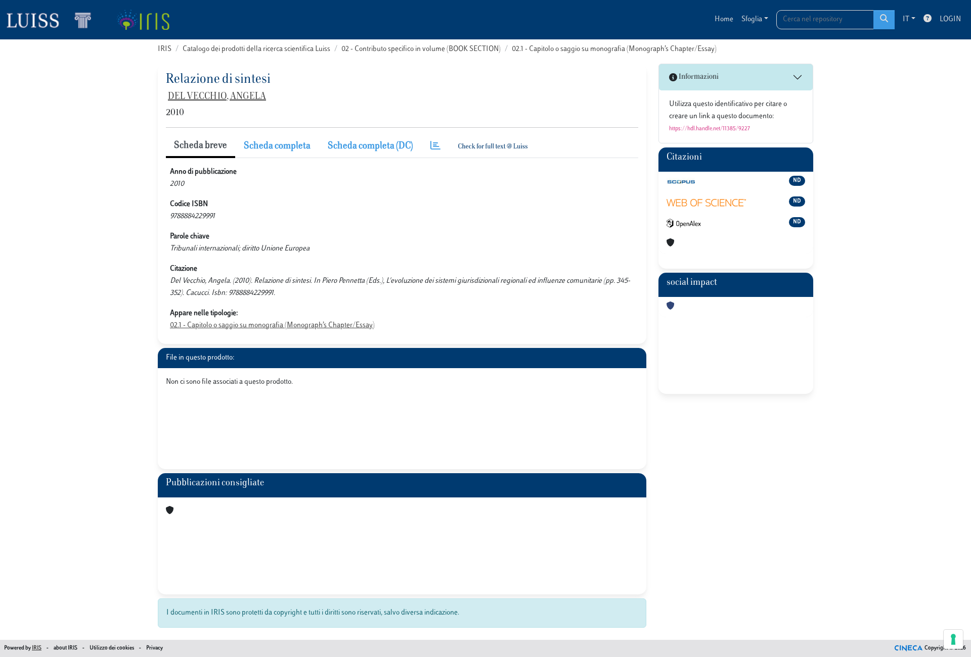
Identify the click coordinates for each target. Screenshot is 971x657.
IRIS (164, 49)
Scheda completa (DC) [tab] (370, 146)
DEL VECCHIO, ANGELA (217, 97)
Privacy (154, 648)
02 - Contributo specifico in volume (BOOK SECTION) (421, 49)
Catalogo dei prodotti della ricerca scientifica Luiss (256, 49)
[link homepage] (53, 20)
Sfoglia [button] (751, 19)
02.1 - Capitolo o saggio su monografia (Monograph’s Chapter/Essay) (614, 49)
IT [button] (906, 19)
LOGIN (950, 19)
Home (724, 19)
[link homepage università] (143, 20)
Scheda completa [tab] (277, 146)
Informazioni (698, 77)
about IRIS (65, 648)
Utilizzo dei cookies (112, 648)
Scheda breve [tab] (200, 145)
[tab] (435, 147)
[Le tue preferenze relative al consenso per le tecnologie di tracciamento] (953, 639)
